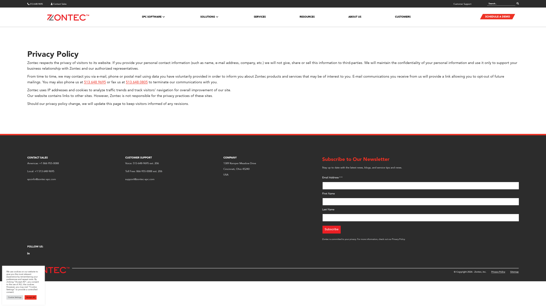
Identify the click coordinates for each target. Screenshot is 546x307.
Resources (307, 17)
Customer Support (462, 4)
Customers (403, 17)
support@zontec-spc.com (139, 179)
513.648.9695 (95, 82)
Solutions (207, 17)
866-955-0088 (144, 171)
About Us (354, 17)
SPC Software (152, 17)
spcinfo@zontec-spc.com (41, 179)
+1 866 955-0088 (49, 163)
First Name (328, 193)
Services (260, 17)
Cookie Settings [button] (14, 297)
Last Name (328, 209)
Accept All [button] (30, 297)
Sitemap (514, 271)
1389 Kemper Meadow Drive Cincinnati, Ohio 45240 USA (239, 169)
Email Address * (332, 177)
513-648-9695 (36, 4)
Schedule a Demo (497, 16)
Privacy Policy (398, 239)
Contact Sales (60, 4)
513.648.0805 (137, 82)
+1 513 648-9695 (44, 171)
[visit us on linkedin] (28, 253)
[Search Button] (517, 3)
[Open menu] (163, 16)
